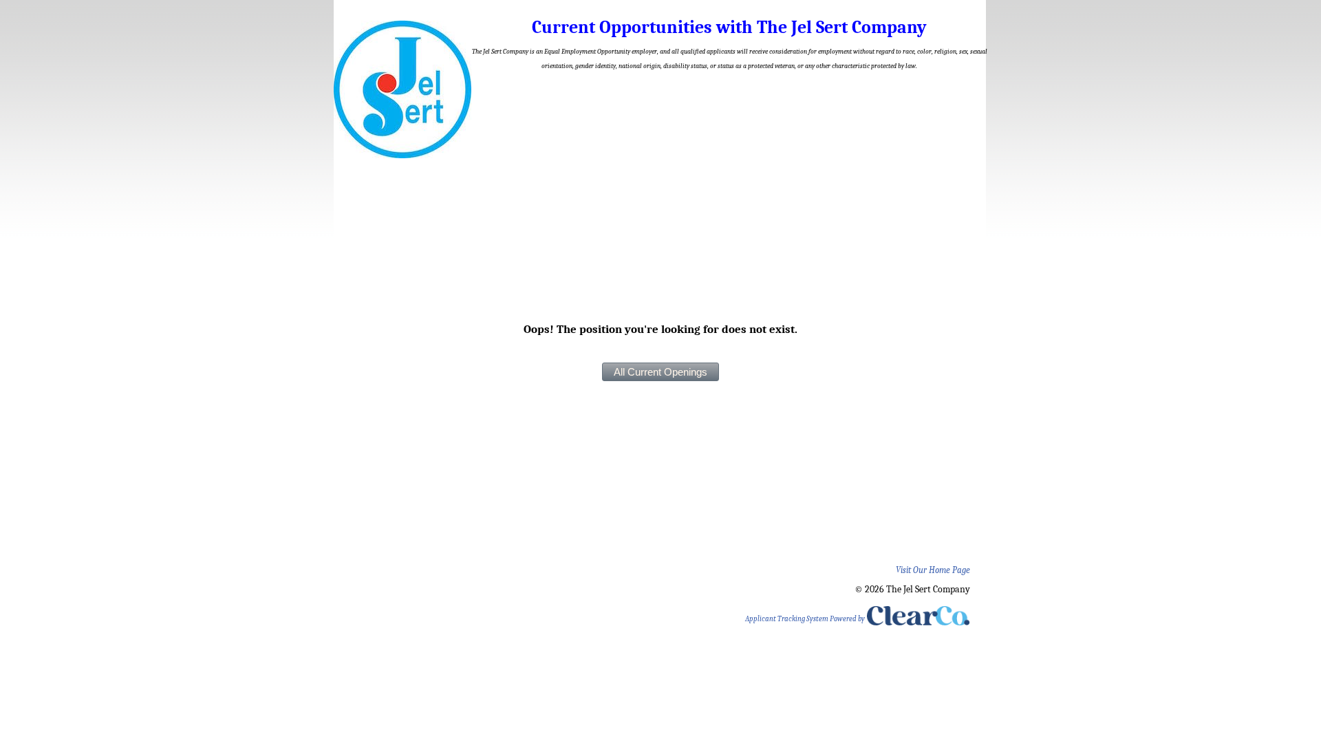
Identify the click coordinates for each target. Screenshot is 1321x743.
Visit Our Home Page (933, 570)
